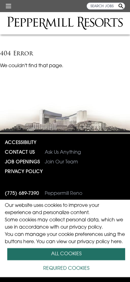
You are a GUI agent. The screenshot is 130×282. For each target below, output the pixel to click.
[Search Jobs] (121, 6)
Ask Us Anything (43, 152)
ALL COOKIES (66, 254)
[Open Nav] (8, 6)
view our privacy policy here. (90, 242)
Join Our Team (41, 162)
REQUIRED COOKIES (66, 268)
